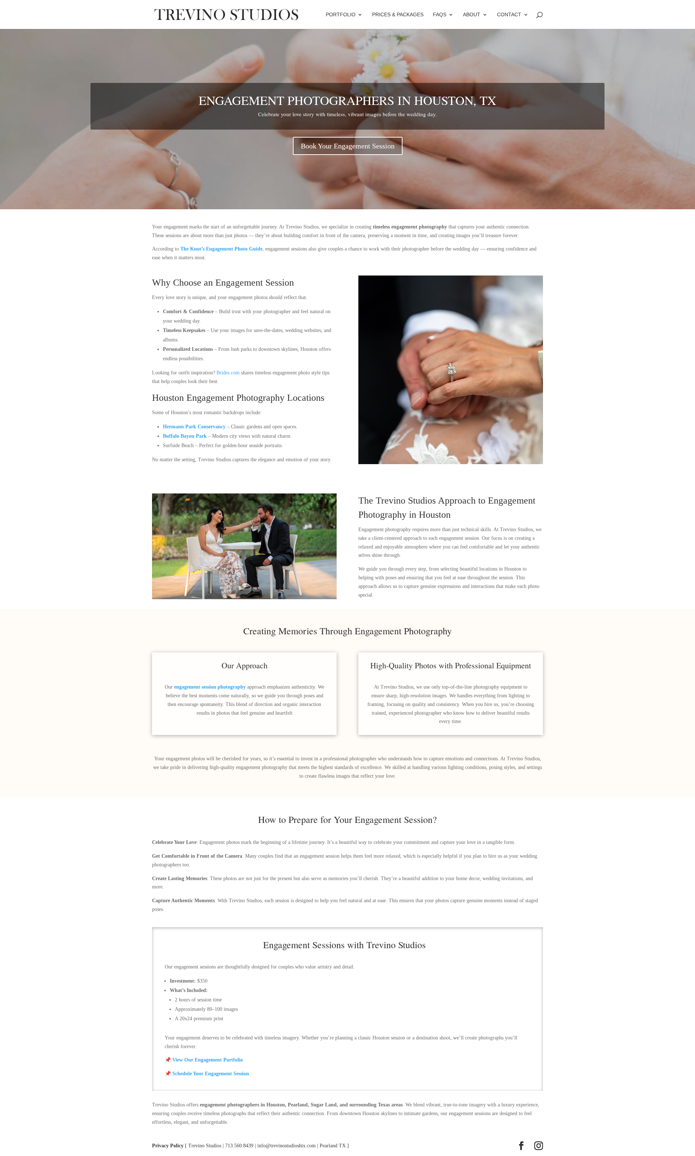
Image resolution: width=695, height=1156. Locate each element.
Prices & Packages (398, 14)
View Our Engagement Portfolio (207, 1060)
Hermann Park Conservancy (194, 426)
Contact (509, 14)
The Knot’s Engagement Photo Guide (221, 249)
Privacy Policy (168, 1145)
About (471, 14)
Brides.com (228, 372)
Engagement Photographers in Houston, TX (347, 100)
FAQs (439, 14)
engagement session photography (210, 687)
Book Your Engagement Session (348, 146)
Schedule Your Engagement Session (210, 1073)
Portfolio (340, 14)
